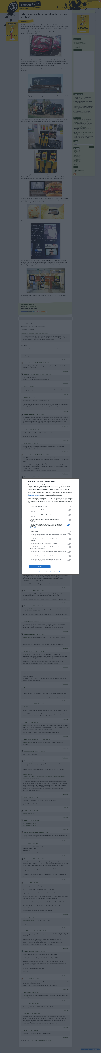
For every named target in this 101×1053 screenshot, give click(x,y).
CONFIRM (40, 566)
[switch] (69, 510)
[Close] (76, 481)
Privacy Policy (59, 571)
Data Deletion (42, 571)
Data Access (50, 571)
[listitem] (50, 506)
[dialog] (50, 526)
